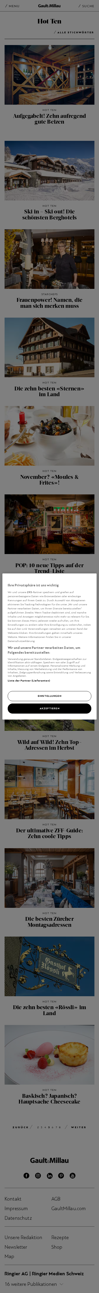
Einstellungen (49, 696)
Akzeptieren (49, 708)
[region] (49, 646)
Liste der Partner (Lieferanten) (29, 680)
